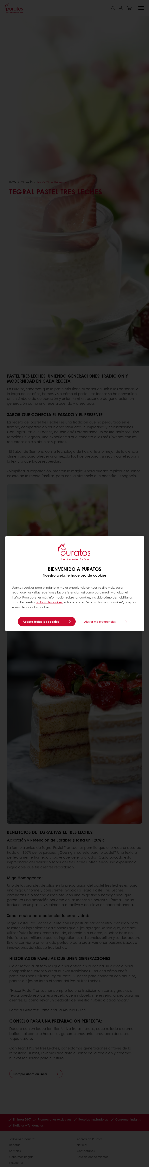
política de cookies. (49, 602)
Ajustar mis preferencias (100, 621)
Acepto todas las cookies (41, 621)
